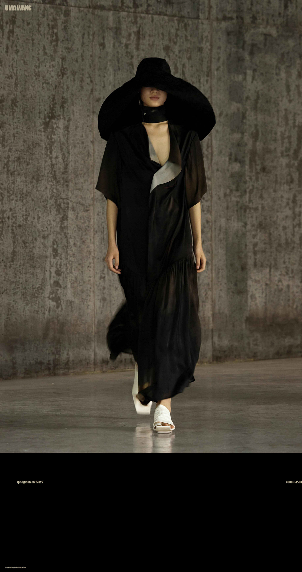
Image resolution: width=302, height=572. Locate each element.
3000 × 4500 (294, 482)
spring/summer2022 (30, 482)
